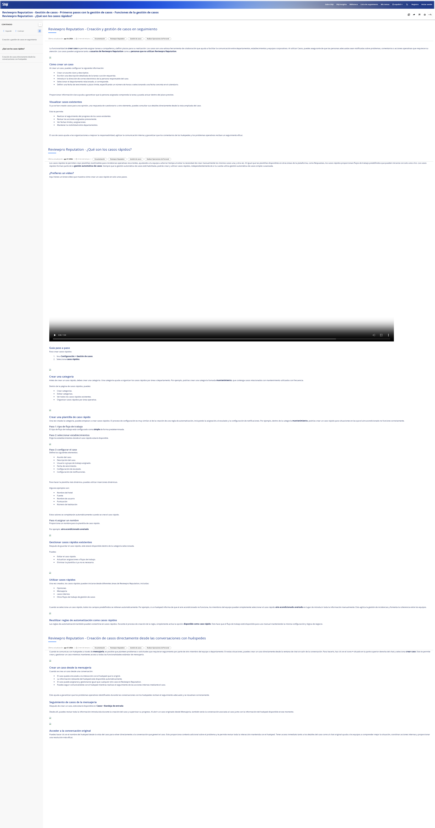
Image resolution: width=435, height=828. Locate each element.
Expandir (8, 31)
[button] (407, 4)
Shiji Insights (341, 4)
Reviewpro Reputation (117, 39)
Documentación (100, 39)
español (397, 4)
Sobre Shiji (329, 4)
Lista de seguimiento (369, 4)
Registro (415, 4)
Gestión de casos (135, 39)
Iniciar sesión (426, 4)
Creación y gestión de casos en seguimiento (19, 40)
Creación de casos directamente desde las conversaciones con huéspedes (18, 58)
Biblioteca (354, 4)
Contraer (21, 31)
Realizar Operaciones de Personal (158, 39)
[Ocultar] (40, 24)
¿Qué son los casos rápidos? (13, 49)
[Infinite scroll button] (39, 31)
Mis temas (385, 4)
